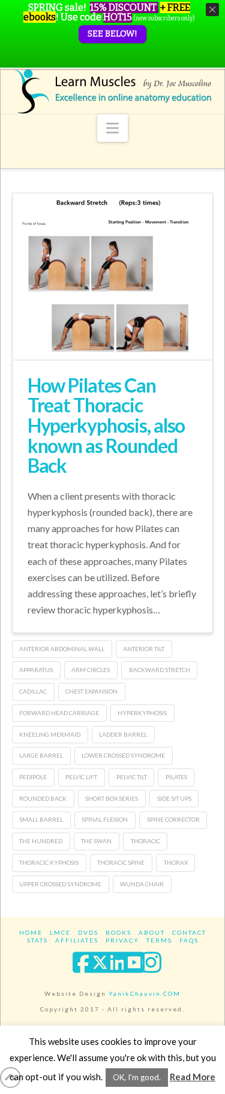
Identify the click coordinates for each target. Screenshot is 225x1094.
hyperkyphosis (142, 712)
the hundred (40, 840)
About (152, 932)
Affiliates (76, 940)
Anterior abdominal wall (61, 648)
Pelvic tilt (131, 776)
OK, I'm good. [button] (137, 1077)
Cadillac (33, 691)
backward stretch (159, 669)
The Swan (96, 840)
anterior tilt (143, 648)
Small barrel (41, 819)
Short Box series (111, 798)
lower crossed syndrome (123, 755)
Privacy (122, 940)
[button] (112, 128)
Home (31, 932)
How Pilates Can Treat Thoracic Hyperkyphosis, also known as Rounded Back (106, 425)
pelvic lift (81, 776)
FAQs (189, 940)
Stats (37, 940)
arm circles (90, 669)
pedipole (33, 776)
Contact (189, 932)
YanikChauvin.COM (145, 993)
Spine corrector (173, 819)
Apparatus (36, 669)
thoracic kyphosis (49, 862)
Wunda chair (142, 884)
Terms (159, 940)
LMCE (60, 932)
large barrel (41, 755)
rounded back (43, 798)
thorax (176, 862)
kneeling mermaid (49, 734)
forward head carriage (59, 712)
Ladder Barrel (123, 734)
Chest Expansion (91, 691)
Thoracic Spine (121, 862)
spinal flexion (105, 819)
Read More (192, 1076)
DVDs (88, 932)
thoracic (145, 840)
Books (118, 932)
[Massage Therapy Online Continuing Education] (113, 91)
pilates (176, 776)
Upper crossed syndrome (60, 884)
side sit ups (174, 798)
